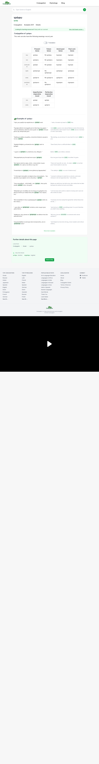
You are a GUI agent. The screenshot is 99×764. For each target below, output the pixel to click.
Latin (23, 278)
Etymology (54, 3)
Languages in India (46, 280)
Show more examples (49, 231)
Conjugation (41, 3)
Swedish (24, 292)
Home (62, 275)
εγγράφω (29, 255)
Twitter (84, 278)
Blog (63, 3)
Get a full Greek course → (76, 29)
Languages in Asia (46, 285)
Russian (5, 278)
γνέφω (17, 255)
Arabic (4, 280)
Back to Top (49, 259)
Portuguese (6, 292)
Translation (51, 43)
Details (38, 25)
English (5, 287)
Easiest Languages (46, 289)
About (62, 278)
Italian (23, 282)
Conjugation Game (66, 282)
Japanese (5, 282)
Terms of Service (66, 285)
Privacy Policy (65, 287)
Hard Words (44, 292)
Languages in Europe (47, 282)
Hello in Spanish (45, 287)
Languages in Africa (47, 278)
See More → (44, 299)
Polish (23, 296)
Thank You (44, 294)
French (5, 294)
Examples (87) (29, 25)
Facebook (85, 275)
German (5, 296)
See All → (5, 299)
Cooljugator (16, 246)
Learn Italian (44, 296)
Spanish (5, 285)
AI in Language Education (48, 275)
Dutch (4, 289)
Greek (24, 246)
